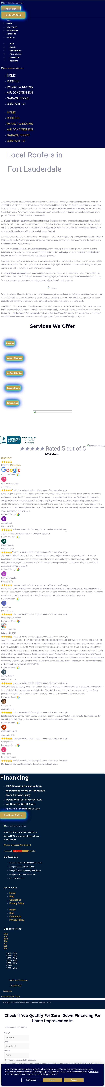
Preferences (31, 1080)
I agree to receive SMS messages (22, 1060)
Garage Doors (11, 34)
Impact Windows (12, 27)
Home (8, 20)
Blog (11, 896)
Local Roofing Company (16, 221)
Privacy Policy (16, 903)
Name (7, 1033)
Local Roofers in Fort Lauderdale (69, 208)
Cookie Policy (15, 985)
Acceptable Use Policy (10, 996)
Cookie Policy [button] (93, 1072)
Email (6, 1042)
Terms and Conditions (18, 980)
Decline (52, 1080)
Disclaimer (7, 991)
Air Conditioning (12, 30)
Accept (74, 1080)
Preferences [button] (53, 1074)
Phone (7, 1050)
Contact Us (11, 37)
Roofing (9, 23)
